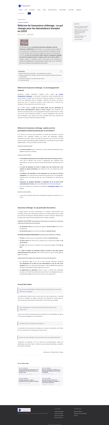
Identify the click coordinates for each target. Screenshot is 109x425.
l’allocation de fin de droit (51, 182)
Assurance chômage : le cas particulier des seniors (31, 78)
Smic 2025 (71, 9)
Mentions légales (78, 411)
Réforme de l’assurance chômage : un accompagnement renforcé (35, 73)
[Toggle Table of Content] (60, 71)
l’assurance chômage (56, 55)
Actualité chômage (23, 22)
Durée (44, 9)
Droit (26, 9)
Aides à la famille (58, 417)
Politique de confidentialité (80, 413)
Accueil (20, 9)
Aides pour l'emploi (59, 415)
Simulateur (78, 9)
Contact (76, 415)
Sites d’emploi (62, 9)
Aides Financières (52, 9)
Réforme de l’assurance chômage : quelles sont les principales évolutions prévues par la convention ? (40, 76)
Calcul (38, 9)
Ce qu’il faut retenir (24, 80)
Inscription (32, 9)
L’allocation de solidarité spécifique (30, 182)
